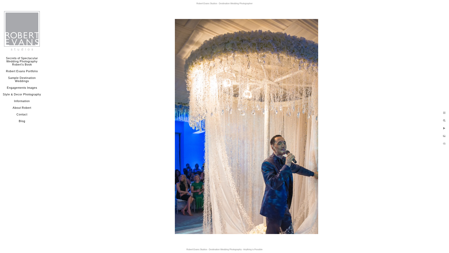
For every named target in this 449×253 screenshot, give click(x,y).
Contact (21, 114)
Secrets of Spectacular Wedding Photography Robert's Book (22, 61)
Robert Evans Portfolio (22, 71)
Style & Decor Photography (22, 94)
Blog (22, 121)
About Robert (22, 107)
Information (22, 101)
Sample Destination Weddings (22, 79)
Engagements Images (22, 87)
